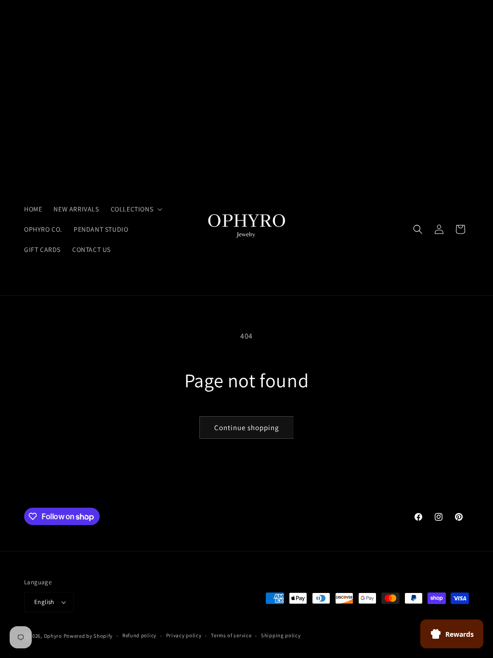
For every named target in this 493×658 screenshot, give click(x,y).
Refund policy (139, 635)
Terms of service (231, 635)
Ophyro (53, 635)
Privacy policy (184, 635)
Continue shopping (246, 427)
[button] (136, 209)
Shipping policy (281, 635)
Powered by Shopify (88, 635)
